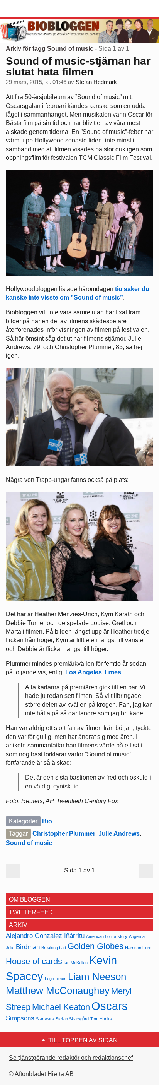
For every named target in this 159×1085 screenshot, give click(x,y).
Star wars (45, 1018)
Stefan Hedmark (96, 82)
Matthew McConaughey (58, 990)
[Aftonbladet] (35, 9)
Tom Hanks (101, 1018)
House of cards (34, 961)
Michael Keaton (61, 1007)
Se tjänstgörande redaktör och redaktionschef (71, 1057)
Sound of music (29, 843)
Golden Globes (95, 946)
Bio (47, 821)
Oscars (109, 1005)
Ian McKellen (76, 962)
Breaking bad (53, 947)
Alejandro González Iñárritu (45, 935)
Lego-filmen (55, 978)
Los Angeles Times (93, 672)
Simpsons (20, 1018)
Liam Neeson (97, 976)
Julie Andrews (119, 833)
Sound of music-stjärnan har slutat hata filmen (78, 66)
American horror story (106, 936)
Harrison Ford (138, 947)
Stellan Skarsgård (72, 1018)
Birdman (28, 947)
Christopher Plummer (63, 833)
